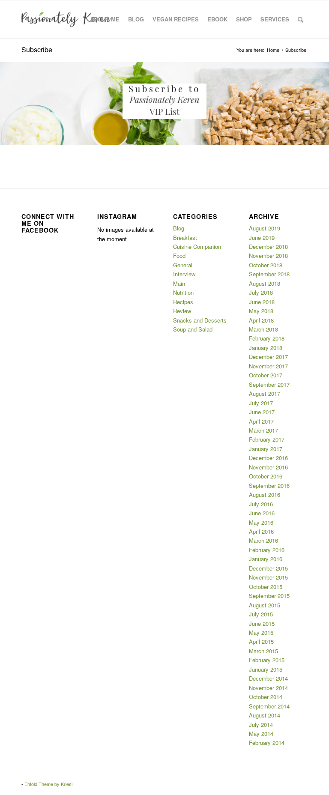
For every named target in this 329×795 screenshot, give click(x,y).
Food (179, 255)
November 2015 (268, 577)
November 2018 (268, 255)
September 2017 (269, 384)
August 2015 (264, 605)
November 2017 (268, 366)
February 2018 (266, 338)
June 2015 (262, 623)
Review (182, 311)
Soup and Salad (192, 329)
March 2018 (263, 329)
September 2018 (269, 274)
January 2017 (265, 449)
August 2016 (264, 494)
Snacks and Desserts (200, 320)
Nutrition (183, 292)
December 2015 (268, 568)
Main (179, 283)
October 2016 (265, 476)
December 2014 (268, 678)
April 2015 (261, 641)
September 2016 (269, 485)
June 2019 (262, 237)
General (182, 265)
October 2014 (265, 697)
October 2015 (265, 587)
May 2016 (261, 522)
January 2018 (265, 348)
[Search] (300, 19)
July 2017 (261, 403)
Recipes (183, 302)
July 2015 (261, 614)
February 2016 (266, 550)
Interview (184, 274)
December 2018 (268, 246)
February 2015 (266, 660)
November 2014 (268, 688)
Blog (178, 228)
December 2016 (268, 458)
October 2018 (265, 265)
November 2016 (268, 467)
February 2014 (266, 742)
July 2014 (261, 724)
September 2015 (269, 596)
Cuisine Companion (197, 246)
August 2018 (264, 283)
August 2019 (264, 228)
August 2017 (264, 393)
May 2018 (261, 311)
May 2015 (261, 632)
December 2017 (268, 357)
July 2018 (261, 292)
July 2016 (261, 504)
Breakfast (185, 237)
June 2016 (262, 513)
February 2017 (266, 439)
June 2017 (262, 412)
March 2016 (263, 540)
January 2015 (265, 669)
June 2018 (262, 302)
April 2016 (261, 531)
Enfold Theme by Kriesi (48, 783)
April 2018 (261, 320)
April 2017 (261, 421)
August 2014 (264, 715)
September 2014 (269, 706)
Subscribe (36, 49)
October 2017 (265, 375)
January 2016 (265, 559)
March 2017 (263, 430)
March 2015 (263, 651)
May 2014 (261, 733)
